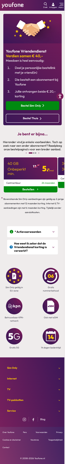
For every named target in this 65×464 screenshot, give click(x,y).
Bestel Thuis (30, 118)
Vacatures (34, 440)
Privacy (59, 432)
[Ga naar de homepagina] (13, 5)
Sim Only (12, 367)
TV (8, 389)
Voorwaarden (41, 432)
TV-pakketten (15, 400)
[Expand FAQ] (54, 231)
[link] (53, 5)
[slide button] (26, 153)
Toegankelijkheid (55, 440)
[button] (30, 153)
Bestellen (28, 189)
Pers (25, 432)
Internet (12, 378)
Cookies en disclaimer (12, 440)
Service (11, 410)
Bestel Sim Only (31, 105)
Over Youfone (8, 432)
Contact (6, 447)
